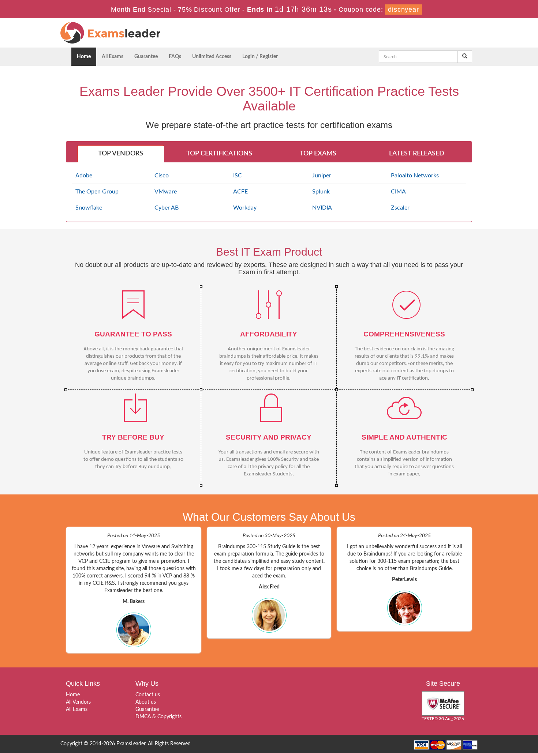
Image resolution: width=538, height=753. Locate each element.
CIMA (398, 192)
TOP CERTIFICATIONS (219, 153)
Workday (245, 208)
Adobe (83, 175)
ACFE (240, 192)
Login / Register (260, 56)
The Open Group (97, 192)
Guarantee (146, 56)
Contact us (147, 694)
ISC (237, 175)
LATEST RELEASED (416, 153)
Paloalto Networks (415, 175)
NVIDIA (322, 208)
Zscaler (400, 208)
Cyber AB (166, 208)
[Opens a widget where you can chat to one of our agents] (510, 740)
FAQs (175, 56)
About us (145, 702)
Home (84, 56)
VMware (165, 192)
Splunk (321, 192)
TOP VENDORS (120, 153)
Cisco (161, 175)
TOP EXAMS (318, 153)
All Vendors (78, 702)
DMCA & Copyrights (158, 716)
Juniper (321, 175)
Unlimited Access (211, 56)
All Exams (112, 56)
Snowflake (88, 208)
